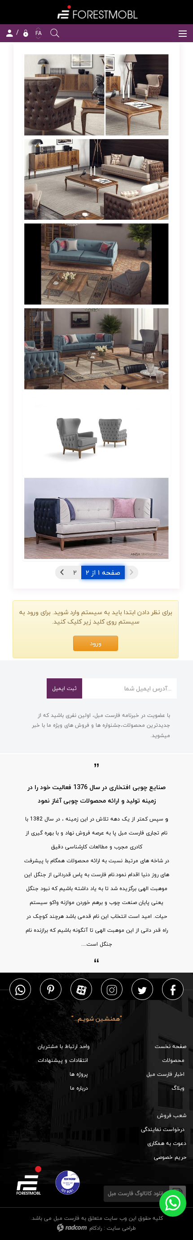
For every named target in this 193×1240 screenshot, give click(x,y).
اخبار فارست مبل (165, 1074)
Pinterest (50, 989)
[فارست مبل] (96, 12)
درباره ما (79, 1088)
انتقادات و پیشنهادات (63, 1060)
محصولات (173, 1060)
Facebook (173, 989)
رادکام (95, 1228)
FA (38, 33)
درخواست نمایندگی (162, 1129)
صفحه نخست (170, 1046)
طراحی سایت (121, 1228)
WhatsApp (20, 989)
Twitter (142, 989)
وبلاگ (177, 1088)
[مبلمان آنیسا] (96, 94)
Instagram (112, 989)
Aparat (81, 989)
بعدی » (62, 572)
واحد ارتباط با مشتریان (64, 1046)
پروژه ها (79, 1074)
